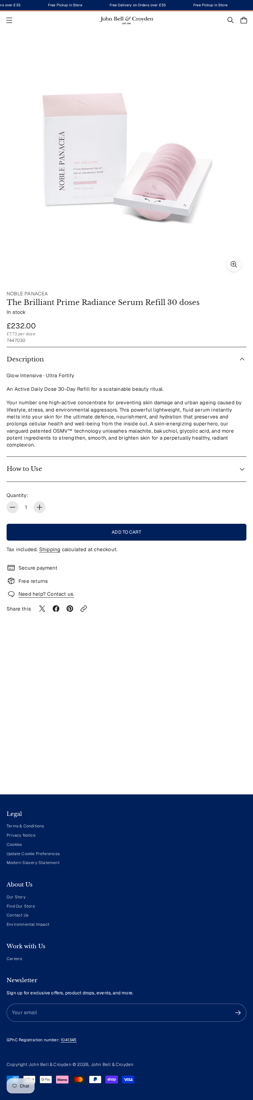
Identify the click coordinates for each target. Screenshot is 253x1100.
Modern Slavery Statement (33, 862)
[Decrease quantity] (12, 507)
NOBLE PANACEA (27, 293)
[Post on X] (42, 609)
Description (25, 359)
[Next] (232, 728)
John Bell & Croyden (112, 1064)
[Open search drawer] (230, 20)
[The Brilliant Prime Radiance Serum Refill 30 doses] (126, 157)
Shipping (50, 549)
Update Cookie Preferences (33, 853)
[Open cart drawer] (243, 20)
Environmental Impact (28, 924)
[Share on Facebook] (56, 609)
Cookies (14, 844)
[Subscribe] (238, 1012)
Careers (14, 958)
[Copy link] (84, 609)
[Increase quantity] (39, 507)
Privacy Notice (21, 835)
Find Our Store (21, 906)
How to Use (24, 469)
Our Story (16, 897)
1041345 (68, 1040)
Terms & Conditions (25, 826)
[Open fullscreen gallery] (234, 264)
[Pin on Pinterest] (70, 609)
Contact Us (17, 915)
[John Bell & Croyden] (126, 20)
